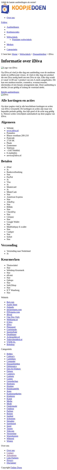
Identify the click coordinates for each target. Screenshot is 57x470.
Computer (11, 361)
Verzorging (11, 433)
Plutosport (11, 327)
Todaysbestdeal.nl (14, 339)
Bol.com (10, 302)
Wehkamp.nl (12, 319)
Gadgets (10, 376)
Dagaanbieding (39, 54)
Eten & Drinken (14, 369)
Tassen (10, 428)
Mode (9, 403)
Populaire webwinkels (22, 39)
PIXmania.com (13, 312)
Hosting (10, 386)
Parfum (10, 411)
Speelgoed (11, 423)
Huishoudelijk (13, 389)
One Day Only (13, 317)
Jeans (9, 391)
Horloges (11, 384)
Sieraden (10, 421)
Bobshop (11, 344)
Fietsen (10, 371)
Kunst (9, 399)
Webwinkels (12, 37)
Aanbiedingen (13, 27)
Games (10, 379)
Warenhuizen (12, 436)
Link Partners (12, 458)
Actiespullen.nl (13, 337)
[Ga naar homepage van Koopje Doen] (23, 13)
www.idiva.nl (13, 130)
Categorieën (12, 49)
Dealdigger (11, 334)
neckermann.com (14, 309)
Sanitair (10, 416)
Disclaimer (11, 463)
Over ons (11, 17)
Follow (4, 22)
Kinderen (11, 396)
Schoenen (11, 418)
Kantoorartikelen (14, 394)
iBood (9, 314)
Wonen (10, 441)
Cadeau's (11, 356)
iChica (9, 322)
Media (9, 401)
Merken (10, 44)
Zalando (10, 307)
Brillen (10, 354)
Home (14, 54)
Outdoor (10, 408)
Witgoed (10, 438)
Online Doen (16, 467)
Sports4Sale (12, 332)
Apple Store (12, 304)
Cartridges (11, 359)
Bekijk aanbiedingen (10, 92)
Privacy (10, 460)
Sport (9, 426)
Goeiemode (12, 329)
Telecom (10, 431)
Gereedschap (12, 381)
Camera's (11, 374)
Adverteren (11, 455)
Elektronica (12, 366)
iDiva (9, 324)
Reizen (10, 413)
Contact (10, 453)
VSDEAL (11, 342)
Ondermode (12, 406)
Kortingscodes (13, 32)
